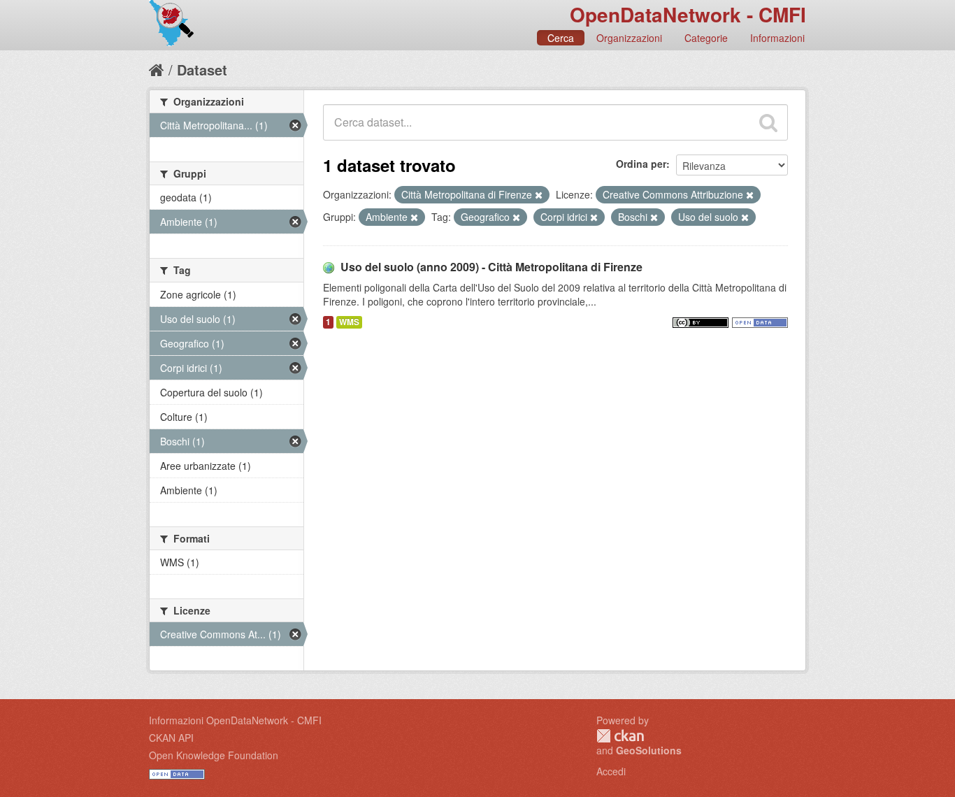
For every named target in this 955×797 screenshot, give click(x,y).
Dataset (202, 69)
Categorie (706, 38)
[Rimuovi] (539, 195)
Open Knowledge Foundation (213, 755)
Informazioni (777, 38)
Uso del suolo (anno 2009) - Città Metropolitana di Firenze (491, 267)
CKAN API (171, 738)
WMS (349, 322)
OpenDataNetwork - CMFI (688, 14)
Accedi (611, 771)
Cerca (560, 38)
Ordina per (641, 164)
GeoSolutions (649, 750)
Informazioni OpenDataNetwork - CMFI (235, 720)
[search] (768, 122)
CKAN (620, 735)
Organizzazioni (629, 38)
